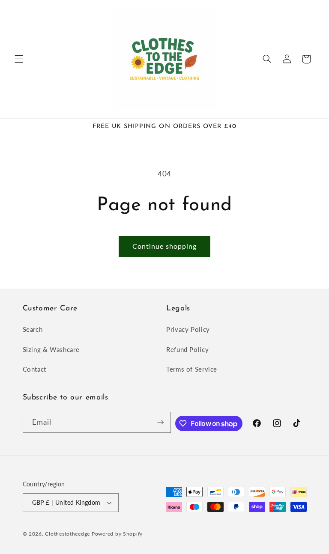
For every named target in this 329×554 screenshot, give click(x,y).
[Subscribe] (160, 422)
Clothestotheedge (67, 533)
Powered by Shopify (117, 533)
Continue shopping (164, 246)
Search (33, 329)
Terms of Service (191, 369)
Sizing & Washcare (51, 349)
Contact (34, 369)
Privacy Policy (188, 329)
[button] (19, 59)
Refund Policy (187, 349)
